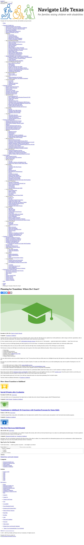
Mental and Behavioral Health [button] (12, 40)
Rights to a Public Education (14, 217)
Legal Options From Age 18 (14, 215)
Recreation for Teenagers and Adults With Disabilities (19, 179)
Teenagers (10, 168)
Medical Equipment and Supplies (15, 77)
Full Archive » (3, 482)
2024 (4, 474)
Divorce (10, 172)
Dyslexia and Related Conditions (15, 39)
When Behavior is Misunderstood (15, 53)
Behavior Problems (12, 45)
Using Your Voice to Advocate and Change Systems (19, 220)
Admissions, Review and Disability (20, 371)
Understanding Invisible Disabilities (15, 60)
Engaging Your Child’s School (14, 110)
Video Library (9, 273)
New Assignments (12, 192)
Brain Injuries (11, 34)
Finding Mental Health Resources (15, 44)
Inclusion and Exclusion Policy (9, 508)
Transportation (11, 133)
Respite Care (11, 197)
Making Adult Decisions (13, 255)
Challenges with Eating (13, 83)
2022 (4, 476)
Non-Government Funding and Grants (14, 126)
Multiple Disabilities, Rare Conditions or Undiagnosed (17, 56)
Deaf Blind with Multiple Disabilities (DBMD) (18, 148)
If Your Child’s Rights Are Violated (15, 214)
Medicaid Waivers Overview (14, 139)
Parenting (10, 165)
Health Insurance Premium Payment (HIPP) (17, 136)
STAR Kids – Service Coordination (15, 135)
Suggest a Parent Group (11, 275)
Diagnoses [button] (8, 33)
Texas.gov (5, 521)
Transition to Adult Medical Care (15, 70)
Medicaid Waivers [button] (9, 138)
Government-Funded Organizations (15, 199)
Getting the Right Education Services (16, 203)
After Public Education (13, 115)
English (4, 450)
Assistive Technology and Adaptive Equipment (18, 78)
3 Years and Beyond (12, 74)
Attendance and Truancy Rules (12, 91)
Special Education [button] (9, 94)
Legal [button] (7, 263)
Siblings (10, 169)
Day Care (10, 198)
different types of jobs (15, 353)
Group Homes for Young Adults (15, 261)
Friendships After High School (14, 111)
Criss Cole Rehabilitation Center (38, 366)
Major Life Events (12, 227)
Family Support (9, 399)
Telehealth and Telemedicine (14, 71)
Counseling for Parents (13, 174)
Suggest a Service (9, 276)
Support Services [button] (9, 196)
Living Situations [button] (9, 189)
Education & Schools (7, 465)
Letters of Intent (11, 210)
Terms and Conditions (7, 519)
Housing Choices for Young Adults (15, 195)
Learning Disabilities (12, 35)
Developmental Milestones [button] (11, 72)
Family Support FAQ (10, 158)
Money (9, 256)
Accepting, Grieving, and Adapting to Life (17, 162)
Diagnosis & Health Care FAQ (12, 32)
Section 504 (10, 99)
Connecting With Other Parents (14, 166)
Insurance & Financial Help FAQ (13, 129)
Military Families (11, 191)
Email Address (4, 447)
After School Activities (10, 90)
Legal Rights (11, 212)
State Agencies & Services (11, 271)
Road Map (5, 512)
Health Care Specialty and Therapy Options (17, 202)
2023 (4, 475)
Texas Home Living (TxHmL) (14, 145)
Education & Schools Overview (12, 86)
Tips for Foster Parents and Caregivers (14, 157)
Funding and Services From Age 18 (13, 125)
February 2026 (6, 471)
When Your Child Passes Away (14, 229)
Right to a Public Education (11, 87)
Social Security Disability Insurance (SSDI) (15, 123)
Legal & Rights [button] (9, 207)
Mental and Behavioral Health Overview (16, 41)
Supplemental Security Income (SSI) (13, 122)
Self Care (10, 161)
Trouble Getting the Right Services (15, 105)
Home (4, 283)
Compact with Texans (7, 499)
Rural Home (11, 194)
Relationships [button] (8, 107)
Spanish (4, 451)
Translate (10, 3)
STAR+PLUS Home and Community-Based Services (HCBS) (21, 144)
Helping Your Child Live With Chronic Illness (17, 163)
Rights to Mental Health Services (15, 52)
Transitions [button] (8, 113)
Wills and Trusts (11, 209)
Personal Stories (9, 244)
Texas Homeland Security (8, 506)
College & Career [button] (9, 248)
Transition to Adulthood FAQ (12, 245)
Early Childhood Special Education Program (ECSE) (19, 97)
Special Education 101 (13, 96)
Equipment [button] (8, 76)
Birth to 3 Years (11, 73)
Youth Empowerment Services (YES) (16, 146)
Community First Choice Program (15, 137)
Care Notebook (11, 65)
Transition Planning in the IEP (14, 118)
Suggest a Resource (10, 278)
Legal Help (10, 208)
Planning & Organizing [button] (10, 181)
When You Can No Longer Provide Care (16, 183)
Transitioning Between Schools (14, 116)
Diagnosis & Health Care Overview (13, 26)
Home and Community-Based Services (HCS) (18, 140)
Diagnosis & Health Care (11, 436)
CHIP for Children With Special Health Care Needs (19, 153)
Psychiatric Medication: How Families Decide (17, 48)
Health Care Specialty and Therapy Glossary (17, 67)
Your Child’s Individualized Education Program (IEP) (19, 103)
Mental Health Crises (12, 51)
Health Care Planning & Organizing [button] (13, 61)
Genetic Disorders (12, 59)
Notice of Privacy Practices (8, 510)
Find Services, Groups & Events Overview (15, 270)
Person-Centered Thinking (13, 175)
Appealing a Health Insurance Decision (16, 151)
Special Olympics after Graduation (12, 392)
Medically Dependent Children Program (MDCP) (18, 143)
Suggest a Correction (10, 280)
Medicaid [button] (8, 130)
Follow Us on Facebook (14, 528)
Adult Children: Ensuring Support (13, 247)
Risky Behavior (11, 46)
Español (2, 1)
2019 (4, 480)
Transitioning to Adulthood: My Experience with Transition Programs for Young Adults (30, 410)
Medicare (8, 124)
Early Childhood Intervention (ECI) (13, 31)
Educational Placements (13, 100)
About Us (5, 495)
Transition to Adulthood (11, 335)
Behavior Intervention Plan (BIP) (15, 104)
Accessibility (5, 503)
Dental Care (10, 82)
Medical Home (11, 64)
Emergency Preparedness (13, 182)
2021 (4, 477)
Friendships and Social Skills (14, 112)
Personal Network (12, 170)
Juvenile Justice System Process (15, 54)
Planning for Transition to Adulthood (16, 232)
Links (4, 517)
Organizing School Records (11, 92)
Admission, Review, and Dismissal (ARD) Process (18, 102)
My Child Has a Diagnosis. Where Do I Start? (15, 28)
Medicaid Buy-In (11, 132)
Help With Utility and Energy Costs (13, 128)
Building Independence (13, 254)
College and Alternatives (13, 117)
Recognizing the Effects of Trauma (15, 50)
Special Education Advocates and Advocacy (17, 106)
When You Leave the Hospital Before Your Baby (18, 69)
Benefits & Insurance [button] (10, 149)
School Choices (9, 89)
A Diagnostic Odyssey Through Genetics (16, 58)
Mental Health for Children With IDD (16, 47)
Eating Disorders (11, 84)
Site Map (5, 515)
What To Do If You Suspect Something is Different (16, 27)
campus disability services (27, 365)
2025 (4, 473)
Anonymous (14, 394)
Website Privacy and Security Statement (9, 456)
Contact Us (5, 497)
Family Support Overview (11, 156)
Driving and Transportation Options (15, 257)
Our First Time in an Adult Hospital (13, 428)
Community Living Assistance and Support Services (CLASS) (21, 142)
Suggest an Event (9, 277)
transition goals (58, 371)
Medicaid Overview (12, 131)
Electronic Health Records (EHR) (15, 66)
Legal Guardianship (12, 216)
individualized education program (28, 341)
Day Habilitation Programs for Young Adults (17, 262)
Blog (7, 274)
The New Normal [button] (9, 159)
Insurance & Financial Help (9, 463)
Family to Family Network (16, 333)
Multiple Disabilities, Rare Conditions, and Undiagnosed (20, 57)
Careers (10, 251)
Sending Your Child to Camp (14, 201)
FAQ (4, 501)
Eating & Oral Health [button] (10, 79)
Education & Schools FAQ (11, 93)
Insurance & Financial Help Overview (14, 120)
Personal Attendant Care (13, 204)
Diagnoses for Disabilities (11, 30)
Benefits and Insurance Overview (15, 150)
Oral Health (10, 80)
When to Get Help (12, 43)
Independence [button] (9, 253)
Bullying (10, 109)
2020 (4, 478)
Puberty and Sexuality (13, 228)
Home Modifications (12, 190)
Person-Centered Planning (13, 184)
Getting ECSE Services (13, 98)
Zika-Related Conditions (13, 37)
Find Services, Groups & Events (10, 491)
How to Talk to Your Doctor (14, 63)
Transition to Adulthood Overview (13, 237)
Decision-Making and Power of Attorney (16, 218)
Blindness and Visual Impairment (15, 38)
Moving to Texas (11, 230)
